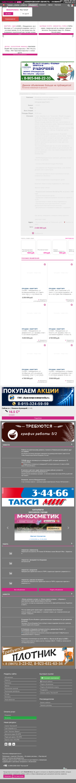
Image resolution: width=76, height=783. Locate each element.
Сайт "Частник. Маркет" (12, 731)
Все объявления (19, 590)
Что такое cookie (18, 776)
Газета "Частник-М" (11, 726)
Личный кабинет (47, 681)
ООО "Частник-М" (22, 766)
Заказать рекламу (46, 705)
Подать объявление (56, 590)
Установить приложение (51, 678)
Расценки (8, 715)
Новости (7, 680)
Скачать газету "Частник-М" (49, 693)
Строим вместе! (10, 19)
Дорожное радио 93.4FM (13, 734)
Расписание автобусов (12, 691)
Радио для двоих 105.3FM (13, 737)
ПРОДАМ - (30, 288)
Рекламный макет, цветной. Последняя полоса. (28, 251)
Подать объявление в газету (49, 687)
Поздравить (44, 690)
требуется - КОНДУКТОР (29, 570)
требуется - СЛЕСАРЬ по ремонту (32, 580)
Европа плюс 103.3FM (12, 740)
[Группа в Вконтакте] (13, 744)
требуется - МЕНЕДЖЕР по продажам (34, 560)
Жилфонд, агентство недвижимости (46, 97)
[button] (7, 527)
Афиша (7, 686)
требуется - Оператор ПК (29, 550)
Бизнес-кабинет (45, 702)
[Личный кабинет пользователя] (72, 5)
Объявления (9, 677)
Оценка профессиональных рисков (59, 251)
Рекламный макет (43, 250)
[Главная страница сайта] (12, 1)
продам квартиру (42, 102)
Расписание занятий (11, 688)
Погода (7, 694)
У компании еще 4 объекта (44, 99)
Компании (8, 683)
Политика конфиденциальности (11, 753)
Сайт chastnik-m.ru (11, 728)
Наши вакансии (10, 699)
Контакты (8, 697)
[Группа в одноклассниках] (6, 744)
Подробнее (38, 418)
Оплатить (8, 718)
